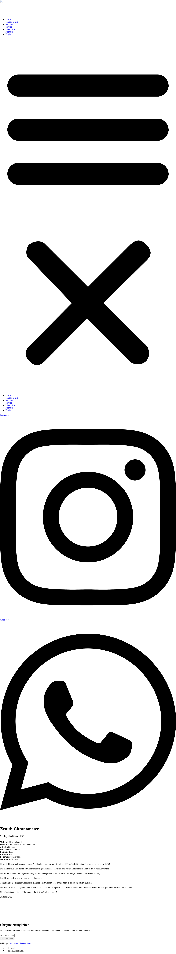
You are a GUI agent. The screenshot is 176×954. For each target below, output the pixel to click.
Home (8, 19)
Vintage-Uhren (12, 22)
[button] (88, 215)
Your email (5, 935)
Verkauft (9, 24)
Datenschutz (25, 943)
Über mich (10, 29)
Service (9, 27)
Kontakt (9, 32)
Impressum (14, 943)
